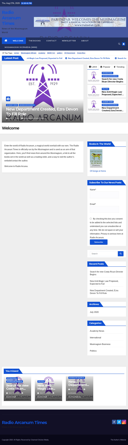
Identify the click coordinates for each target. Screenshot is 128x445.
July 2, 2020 (15, 118)
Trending (120, 67)
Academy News (13, 105)
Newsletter (69, 41)
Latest (94, 67)
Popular (106, 67)
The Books (35, 41)
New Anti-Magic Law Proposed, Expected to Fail (113, 94)
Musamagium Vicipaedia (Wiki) (21, 47)
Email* (93, 204)
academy (41, 53)
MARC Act (51, 53)
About (85, 41)
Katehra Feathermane (35, 118)
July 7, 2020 (45, 393)
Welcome (18, 41)
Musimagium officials (28, 53)
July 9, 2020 (14, 393)
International (107, 73)
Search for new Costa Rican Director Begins (112, 80)
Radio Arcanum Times (11, 18)
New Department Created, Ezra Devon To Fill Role (43, 111)
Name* (93, 190)
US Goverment (69, 53)
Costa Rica (81, 53)
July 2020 (94, 312)
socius (16, 53)
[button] (119, 44)
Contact (51, 41)
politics (59, 53)
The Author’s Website (118, 440)
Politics (105, 89)
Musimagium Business (28, 105)
